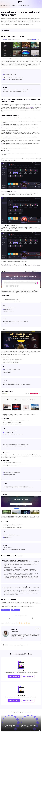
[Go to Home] (21, 1)
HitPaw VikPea (21, 695)
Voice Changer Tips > (7, 5)
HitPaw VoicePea (29, 107)
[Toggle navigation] (40, 1)
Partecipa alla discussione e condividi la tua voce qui (16, 645)
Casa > (1, 5)
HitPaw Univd (21, 671)
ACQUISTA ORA (15, 676)
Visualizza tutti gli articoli (16, 638)
